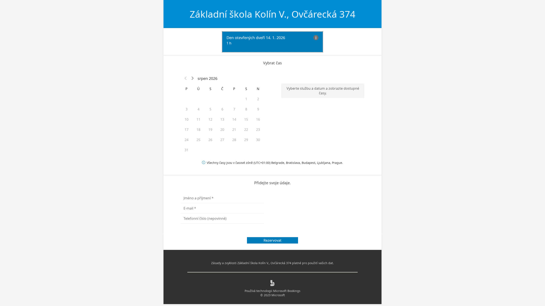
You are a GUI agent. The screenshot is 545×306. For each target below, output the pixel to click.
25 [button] (198, 139)
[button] (185, 78)
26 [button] (210, 139)
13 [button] (222, 119)
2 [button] (258, 99)
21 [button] (234, 129)
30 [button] (258, 139)
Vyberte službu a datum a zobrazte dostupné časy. (323, 90)
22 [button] (246, 129)
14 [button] (234, 119)
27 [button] (222, 139)
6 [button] (222, 109)
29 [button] (246, 139)
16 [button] (258, 119)
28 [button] (234, 139)
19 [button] (210, 129)
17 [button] (186, 129)
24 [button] (186, 139)
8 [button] (246, 109)
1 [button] (246, 99)
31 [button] (186, 150)
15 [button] (246, 119)
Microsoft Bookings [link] (286, 291)
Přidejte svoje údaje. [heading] (272, 182)
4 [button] (198, 109)
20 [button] (222, 129)
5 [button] (210, 109)
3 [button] (187, 109)
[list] (272, 42)
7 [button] (234, 109)
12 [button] (210, 119)
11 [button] (198, 119)
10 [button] (186, 119)
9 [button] (258, 109)
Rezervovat (272, 240)
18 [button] (198, 129)
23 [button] (258, 129)
